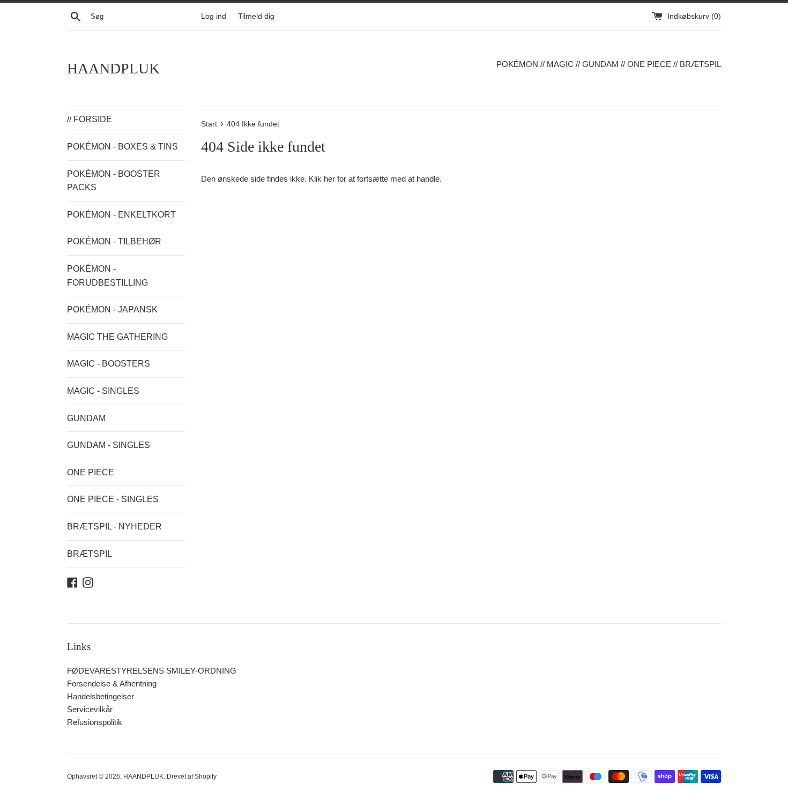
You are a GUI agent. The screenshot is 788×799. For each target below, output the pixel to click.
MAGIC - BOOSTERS (108, 363)
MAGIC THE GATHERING (117, 336)
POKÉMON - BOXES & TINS (122, 146)
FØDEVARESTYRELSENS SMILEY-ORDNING (151, 670)
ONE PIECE (90, 472)
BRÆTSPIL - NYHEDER (114, 526)
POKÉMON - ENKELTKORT (121, 214)
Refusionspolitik (94, 722)
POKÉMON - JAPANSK (112, 309)
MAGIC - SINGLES (103, 390)
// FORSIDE (89, 119)
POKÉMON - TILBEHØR (114, 241)
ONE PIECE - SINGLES (113, 499)
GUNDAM (86, 418)
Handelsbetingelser (100, 696)
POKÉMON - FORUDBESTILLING (107, 275)
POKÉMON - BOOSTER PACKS (113, 180)
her (329, 178)
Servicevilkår (90, 709)
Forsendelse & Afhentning (112, 683)
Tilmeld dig (256, 16)
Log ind (213, 16)
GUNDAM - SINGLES (108, 445)
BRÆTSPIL (89, 553)
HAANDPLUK (113, 68)
